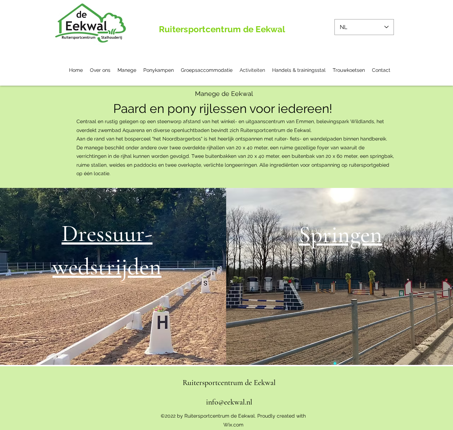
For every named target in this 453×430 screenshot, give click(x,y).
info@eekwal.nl (229, 402)
